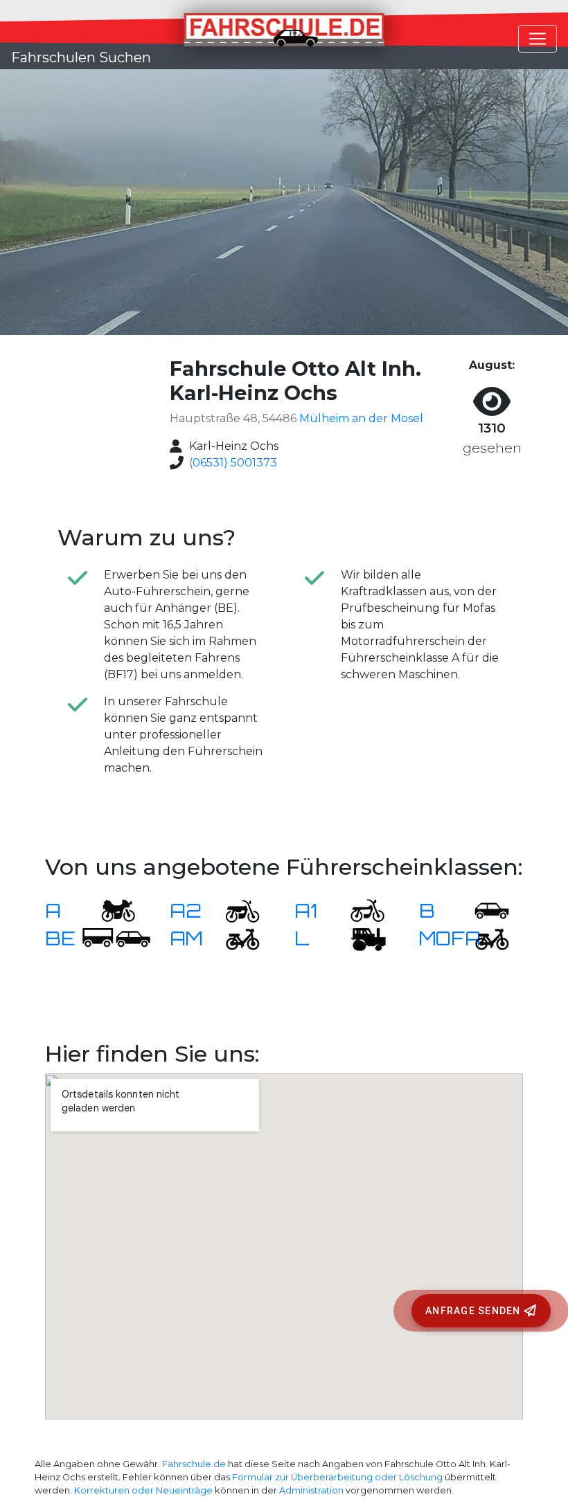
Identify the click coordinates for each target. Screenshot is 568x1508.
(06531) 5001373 (233, 462)
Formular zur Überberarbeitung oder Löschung (337, 1477)
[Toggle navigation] (537, 39)
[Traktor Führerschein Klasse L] (359, 938)
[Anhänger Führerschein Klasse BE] (116, 938)
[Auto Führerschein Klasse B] (483, 910)
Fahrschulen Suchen (81, 57)
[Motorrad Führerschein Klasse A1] (359, 910)
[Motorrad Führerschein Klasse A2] (234, 910)
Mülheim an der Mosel (361, 418)
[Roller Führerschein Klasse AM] (234, 938)
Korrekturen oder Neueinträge (143, 1490)
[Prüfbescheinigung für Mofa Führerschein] (483, 938)
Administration (311, 1490)
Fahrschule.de (194, 1464)
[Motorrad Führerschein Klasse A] (109, 910)
